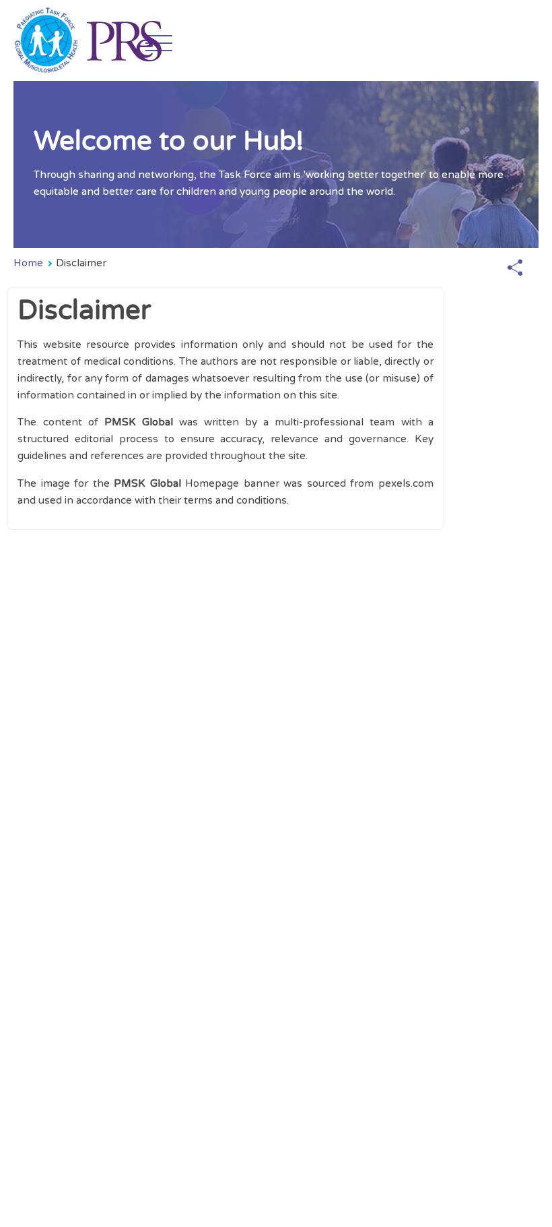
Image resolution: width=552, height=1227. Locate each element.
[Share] (515, 268)
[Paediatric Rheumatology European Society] (124, 40)
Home (28, 263)
